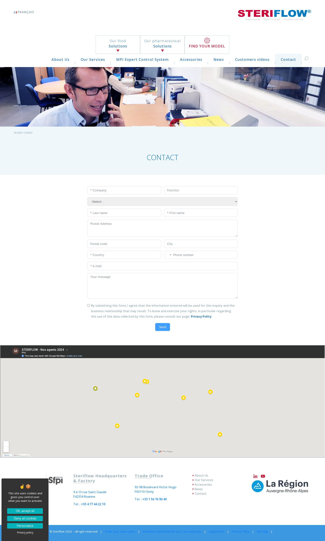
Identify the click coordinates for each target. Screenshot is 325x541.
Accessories (191, 59)
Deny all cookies (25, 518)
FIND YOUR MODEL (207, 46)
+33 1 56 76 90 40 (154, 499)
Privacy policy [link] (25, 532)
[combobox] (168, 255)
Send (162, 327)
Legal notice (216, 531)
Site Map (262, 531)
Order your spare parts (120, 531)
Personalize (25, 526)
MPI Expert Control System (142, 59)
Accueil (17, 132)
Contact (288, 59)
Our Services (93, 59)
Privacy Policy (240, 531)
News (218, 59)
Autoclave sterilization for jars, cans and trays (172, 531)
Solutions (118, 43)
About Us (60, 59)
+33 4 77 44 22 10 (93, 504)
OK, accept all (25, 511)
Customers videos (252, 59)
